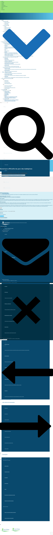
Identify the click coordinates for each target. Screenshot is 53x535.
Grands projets (6, 164)
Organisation (6, 23)
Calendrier (2, 217)
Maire (5, 26)
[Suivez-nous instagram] (3, 227)
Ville (2, 20)
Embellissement (7, 35)
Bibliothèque (6, 80)
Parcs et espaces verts (8, 86)
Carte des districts (7, 30)
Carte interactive (7, 33)
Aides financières (5, 98)
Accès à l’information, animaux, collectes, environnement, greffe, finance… (14, 42)
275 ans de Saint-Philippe (8, 40)
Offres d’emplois (7, 22)
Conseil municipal (5, 25)
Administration (5, 21)
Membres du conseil (8, 27)
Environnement (4, 89)
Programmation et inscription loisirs (10, 87)
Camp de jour (7, 81)
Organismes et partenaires (8, 85)
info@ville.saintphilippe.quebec (5, 279)
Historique (6, 37)
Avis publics (6, 29)
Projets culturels (7, 88)
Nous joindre (6, 24)
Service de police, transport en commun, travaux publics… (11, 67)
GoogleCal (5, 217)
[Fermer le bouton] (0, 219)
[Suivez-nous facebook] (1, 227)
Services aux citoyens (5, 193)
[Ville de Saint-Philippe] (10, 531)
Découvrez (4, 31)
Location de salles (7, 82)
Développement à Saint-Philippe (9, 34)
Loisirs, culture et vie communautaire (7, 78)
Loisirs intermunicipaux (8, 83)
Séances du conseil (7, 28)
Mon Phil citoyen (7, 176)
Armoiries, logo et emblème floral (9, 32)
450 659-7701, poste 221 (5, 231)
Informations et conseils (6, 90)
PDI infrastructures (7, 39)
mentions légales (14, 282)
